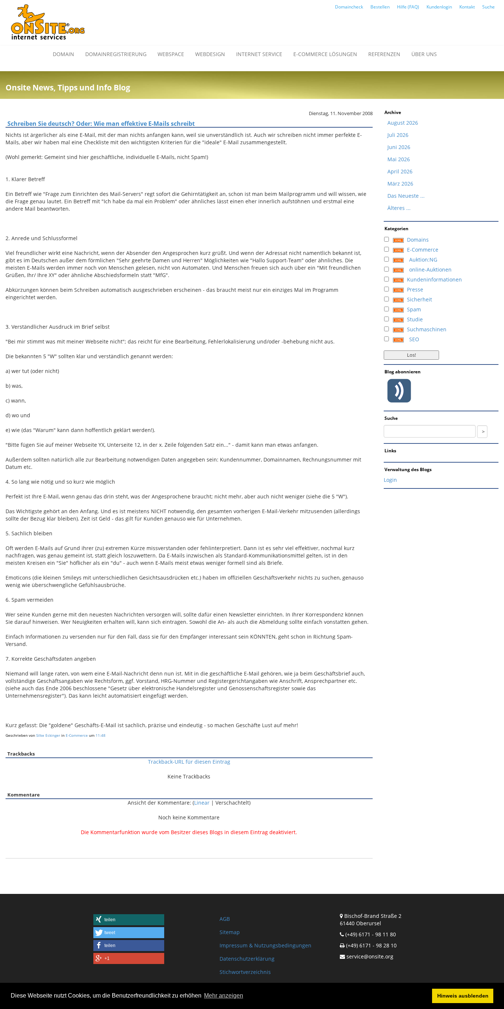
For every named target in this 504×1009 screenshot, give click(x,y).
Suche (488, 7)
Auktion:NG (423, 259)
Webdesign (210, 54)
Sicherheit (419, 299)
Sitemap (230, 932)
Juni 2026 (398, 147)
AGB (225, 918)
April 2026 (399, 171)
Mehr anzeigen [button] (223, 995)
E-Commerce (77, 735)
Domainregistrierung (115, 54)
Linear (202, 802)
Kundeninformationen (434, 279)
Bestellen (380, 7)
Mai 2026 (398, 159)
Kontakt (467, 7)
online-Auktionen (430, 269)
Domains (418, 239)
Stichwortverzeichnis (245, 971)
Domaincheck (349, 7)
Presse (415, 289)
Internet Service (259, 54)
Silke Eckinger (48, 735)
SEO (414, 339)
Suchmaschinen (426, 329)
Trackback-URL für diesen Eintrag (189, 761)
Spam (414, 309)
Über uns (424, 54)
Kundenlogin (439, 7)
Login (390, 479)
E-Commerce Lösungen (325, 54)
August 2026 (402, 122)
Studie (415, 319)
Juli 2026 (397, 134)
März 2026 (400, 183)
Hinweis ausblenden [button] (463, 996)
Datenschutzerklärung (247, 958)
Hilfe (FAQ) (408, 7)
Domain (63, 54)
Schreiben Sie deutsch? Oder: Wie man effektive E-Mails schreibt (101, 124)
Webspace (171, 54)
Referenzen (384, 54)
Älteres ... (399, 207)
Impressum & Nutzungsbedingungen (265, 945)
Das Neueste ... (406, 195)
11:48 (101, 735)
